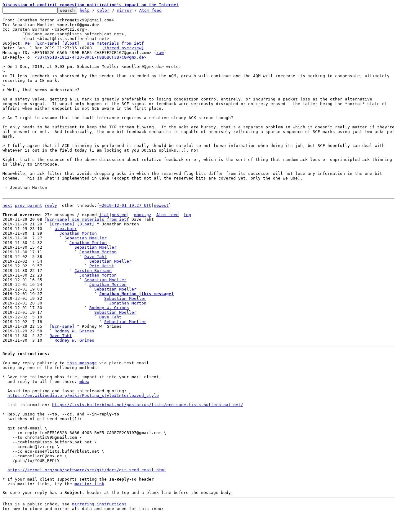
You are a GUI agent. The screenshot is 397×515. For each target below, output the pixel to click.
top (187, 214)
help (85, 10)
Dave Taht (95, 256)
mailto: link (89, 484)
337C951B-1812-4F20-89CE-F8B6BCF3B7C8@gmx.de (90, 57)
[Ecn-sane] (62, 326)
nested (119, 214)
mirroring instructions (99, 504)
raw (160, 52)
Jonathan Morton (78, 233)
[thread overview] (123, 48)
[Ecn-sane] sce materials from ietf (87, 219)
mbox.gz (142, 214)
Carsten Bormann (93, 270)
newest (161, 205)
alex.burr (66, 228)
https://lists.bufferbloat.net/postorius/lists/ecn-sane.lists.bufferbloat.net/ (147, 404)
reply (51, 205)
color (103, 10)
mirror (124, 10)
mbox (84, 381)
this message (82, 363)
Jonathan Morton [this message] (136, 293)
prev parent (28, 205)
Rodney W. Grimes (109, 307)
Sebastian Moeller (86, 238)
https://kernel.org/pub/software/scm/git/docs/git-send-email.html (86, 470)
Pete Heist (101, 266)
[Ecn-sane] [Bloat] (72, 224)
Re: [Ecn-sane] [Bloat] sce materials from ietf (84, 43)
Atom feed (150, 10)
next (7, 205)
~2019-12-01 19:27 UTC (125, 205)
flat (104, 214)
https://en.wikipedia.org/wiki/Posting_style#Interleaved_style (83, 395)
